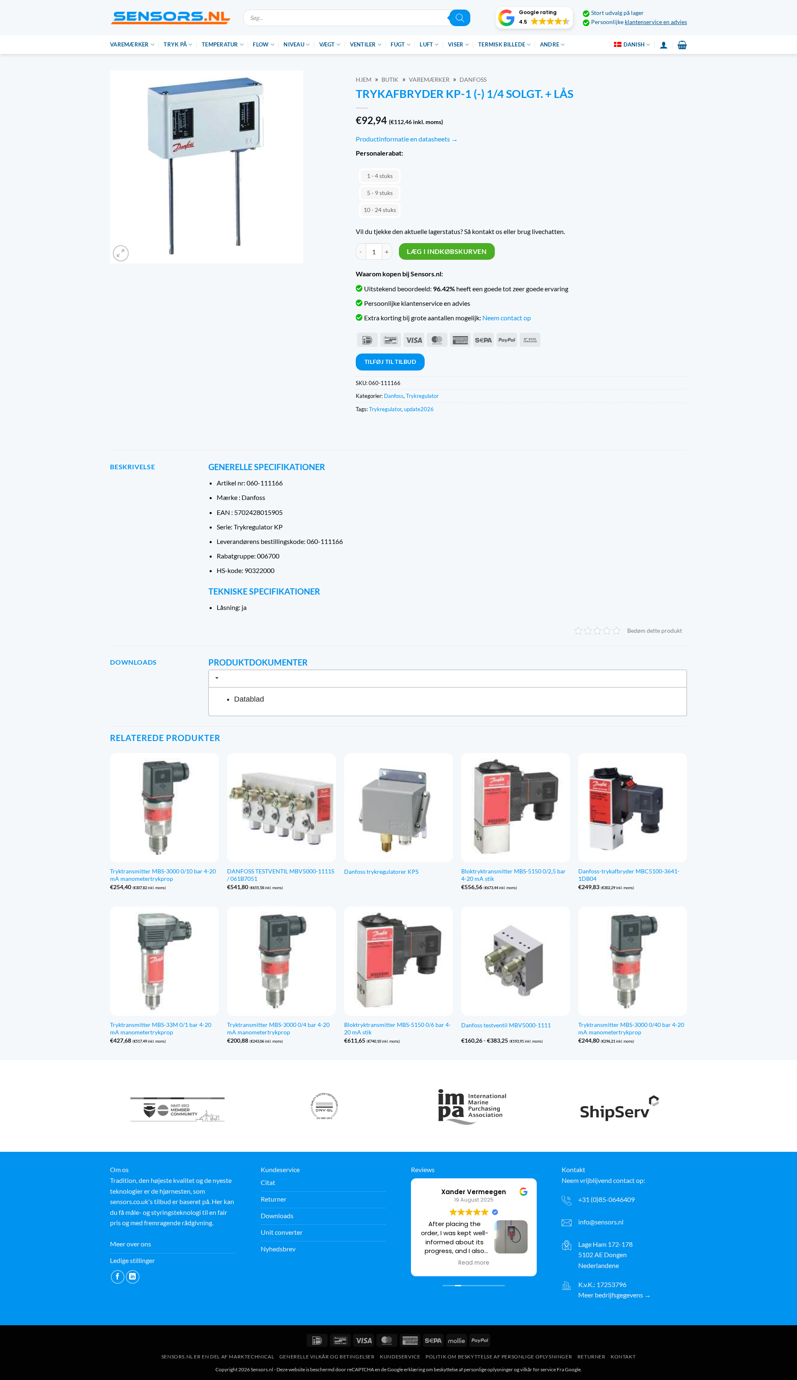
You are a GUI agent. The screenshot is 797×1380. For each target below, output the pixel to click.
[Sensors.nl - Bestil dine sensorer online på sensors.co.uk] (170, 18)
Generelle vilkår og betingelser (327, 1356)
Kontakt (623, 1356)
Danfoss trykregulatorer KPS (381, 871)
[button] (534, 18)
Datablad (249, 699)
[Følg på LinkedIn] (132, 1277)
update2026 (419, 409)
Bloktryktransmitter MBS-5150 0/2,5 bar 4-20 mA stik (513, 875)
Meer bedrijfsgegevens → (614, 1295)
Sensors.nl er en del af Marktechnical (217, 1356)
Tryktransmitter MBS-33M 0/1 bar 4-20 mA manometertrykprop (160, 1028)
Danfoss (473, 79)
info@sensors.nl (600, 1222)
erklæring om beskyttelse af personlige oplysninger (458, 1369)
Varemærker (129, 44)
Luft (426, 44)
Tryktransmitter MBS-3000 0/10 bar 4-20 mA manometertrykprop (163, 875)
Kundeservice (400, 1356)
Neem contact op (506, 318)
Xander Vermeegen (473, 1191)
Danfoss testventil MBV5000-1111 (506, 1025)
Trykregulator (422, 396)
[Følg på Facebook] (118, 1277)
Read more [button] (473, 1263)
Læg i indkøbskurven (447, 251)
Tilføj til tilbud (390, 361)
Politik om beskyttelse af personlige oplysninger (498, 1356)
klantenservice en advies (656, 22)
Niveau (294, 44)
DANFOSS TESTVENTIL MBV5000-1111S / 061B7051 (280, 875)
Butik (389, 79)
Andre (549, 44)
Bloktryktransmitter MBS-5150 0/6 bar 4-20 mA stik (397, 1028)
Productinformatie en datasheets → (407, 139)
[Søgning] (460, 18)
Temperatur (220, 44)
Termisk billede (501, 44)
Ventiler (363, 44)
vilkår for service (538, 1369)
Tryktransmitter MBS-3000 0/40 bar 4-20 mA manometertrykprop (631, 1028)
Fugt (398, 44)
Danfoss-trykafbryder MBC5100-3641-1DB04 (629, 875)
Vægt (327, 44)
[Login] (664, 45)
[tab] (447, 678)
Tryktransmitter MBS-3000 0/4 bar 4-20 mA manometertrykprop (278, 1028)
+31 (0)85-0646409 (606, 1199)
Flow (261, 44)
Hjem (364, 79)
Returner (591, 1356)
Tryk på (175, 44)
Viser (455, 44)
